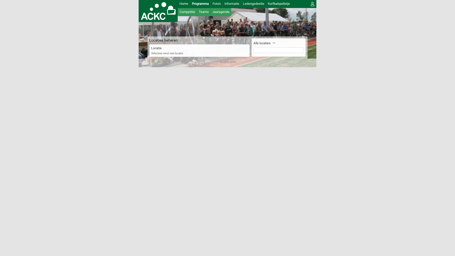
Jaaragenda (220, 12)
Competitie (187, 12)
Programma (200, 4)
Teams (204, 12)
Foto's (217, 4)
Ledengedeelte (253, 4)
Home (184, 4)
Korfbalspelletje (279, 4)
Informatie (231, 4)
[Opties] (274, 43)
